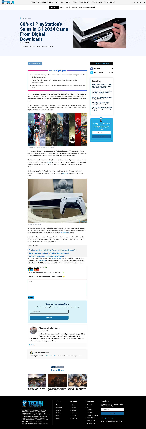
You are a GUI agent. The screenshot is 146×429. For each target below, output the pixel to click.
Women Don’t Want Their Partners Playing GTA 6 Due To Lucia (77, 389)
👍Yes (30, 270)
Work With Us (91, 418)
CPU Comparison (109, 2)
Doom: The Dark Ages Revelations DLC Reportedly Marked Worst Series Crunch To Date (102, 92)
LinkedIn (74, 413)
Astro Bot (42, 260)
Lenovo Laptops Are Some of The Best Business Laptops (49, 253)
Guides (57, 2)
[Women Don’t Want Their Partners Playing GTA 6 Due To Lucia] (77, 380)
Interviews (59, 407)
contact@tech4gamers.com (115, 421)
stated (49, 162)
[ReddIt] (69, 63)
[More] (72, 63)
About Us (89, 405)
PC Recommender (84, 2)
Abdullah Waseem (27, 43)
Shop (73, 405)
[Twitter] (137, 2)
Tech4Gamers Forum (52, 356)
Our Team (90, 412)
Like (112, 68)
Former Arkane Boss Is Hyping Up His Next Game (46, 256)
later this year (56, 258)
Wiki (62, 2)
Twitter (74, 415)
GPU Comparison (97, 2)
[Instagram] (31, 345)
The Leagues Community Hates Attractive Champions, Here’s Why (52, 250)
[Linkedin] (135, 2)
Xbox (67, 7)
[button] (144, 2)
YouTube (74, 418)
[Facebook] (132, 2)
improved (65, 173)
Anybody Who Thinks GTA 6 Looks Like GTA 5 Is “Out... (36, 389)
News (33, 2)
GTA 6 (61, 7)
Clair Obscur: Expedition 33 (86, 7)
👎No (36, 270)
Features (58, 410)
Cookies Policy (91, 423)
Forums (74, 2)
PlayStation (74, 7)
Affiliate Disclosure (92, 415)
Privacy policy (91, 420)
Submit (30, 298)
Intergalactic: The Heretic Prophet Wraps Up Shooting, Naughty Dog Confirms (102, 109)
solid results (64, 233)
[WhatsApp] (65, 63)
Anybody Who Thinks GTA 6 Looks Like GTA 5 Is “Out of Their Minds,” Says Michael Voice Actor (102, 86)
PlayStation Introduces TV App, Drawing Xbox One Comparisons (101, 103)
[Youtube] (140, 2)
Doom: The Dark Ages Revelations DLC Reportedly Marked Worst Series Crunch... (57, 389)
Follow (111, 72)
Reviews (50, 2)
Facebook (74, 410)
